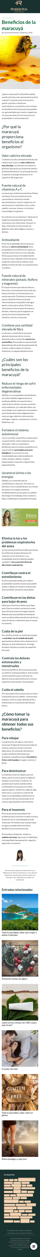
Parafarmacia (8, 18)
